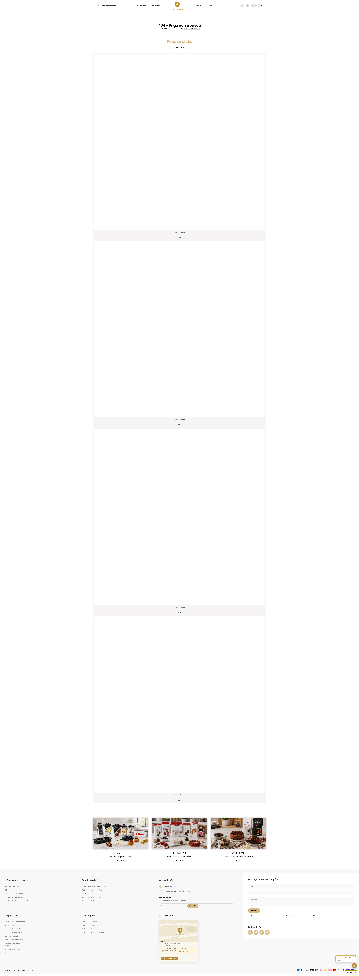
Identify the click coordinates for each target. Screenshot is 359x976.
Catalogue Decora (89, 922)
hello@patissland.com (172, 887)
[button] (346, 958)
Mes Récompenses (109, 6)
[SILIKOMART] (179, 833)
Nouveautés (141, 5)
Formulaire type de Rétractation (18, 897)
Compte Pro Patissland (14, 940)
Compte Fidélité (11, 936)
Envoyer (254, 910)
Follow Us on (255, 927)
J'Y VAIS (120, 861)
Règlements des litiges (91, 897)
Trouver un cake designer (15, 922)
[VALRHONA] (238, 833)
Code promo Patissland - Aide (94, 886)
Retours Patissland (89, 901)
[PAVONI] (120, 833)
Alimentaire (155, 5)
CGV (6, 890)
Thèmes (208, 5)
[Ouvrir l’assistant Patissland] (354, 965)
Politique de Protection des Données (19, 901)
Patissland (15, 970)
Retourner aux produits (192, 28)
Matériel (197, 5)
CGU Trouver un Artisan (14, 894)
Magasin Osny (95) (12, 929)
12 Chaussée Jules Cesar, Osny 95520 (177, 891)
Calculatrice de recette (14, 932)
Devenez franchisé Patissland (12, 944)
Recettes (8, 953)
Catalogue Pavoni (89, 925)
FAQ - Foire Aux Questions (92, 890)
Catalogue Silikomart (90, 929)
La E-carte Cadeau (12, 949)
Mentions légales (12, 886)
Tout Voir (179, 47)
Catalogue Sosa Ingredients (93, 932)
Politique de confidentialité (283, 916)
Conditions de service (304, 916)
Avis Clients (9, 925)
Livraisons (86, 894)
